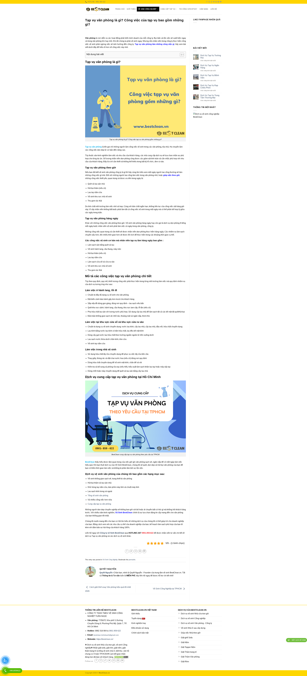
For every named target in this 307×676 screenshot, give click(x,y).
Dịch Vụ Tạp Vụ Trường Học (210, 56)
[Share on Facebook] (127, 551)
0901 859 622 (115, 631)
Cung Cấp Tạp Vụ (167, 9)
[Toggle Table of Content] (180, 55)
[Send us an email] (216, 2)
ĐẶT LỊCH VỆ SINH (298, 640)
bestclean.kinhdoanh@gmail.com (106, 635)
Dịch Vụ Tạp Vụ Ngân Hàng (209, 66)
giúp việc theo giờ (171, 175)
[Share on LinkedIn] (144, 551)
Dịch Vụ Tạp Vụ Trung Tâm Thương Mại (209, 96)
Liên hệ (213, 9)
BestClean (90, 462)
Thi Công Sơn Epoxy (188, 9)
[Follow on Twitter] (214, 2)
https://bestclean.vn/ (104, 639)
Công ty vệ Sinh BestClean (112, 533)
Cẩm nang (204, 9)
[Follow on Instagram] (209, 2)
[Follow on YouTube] (220, 2)
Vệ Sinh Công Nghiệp (147, 9)
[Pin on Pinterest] (140, 551)
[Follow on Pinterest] (218, 2)
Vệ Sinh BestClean (123, 513)
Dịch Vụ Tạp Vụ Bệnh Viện (209, 76)
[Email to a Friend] (136, 551)
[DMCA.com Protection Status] (121, 657)
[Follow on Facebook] (207, 2)
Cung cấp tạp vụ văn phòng (99, 504)
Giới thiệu (131, 9)
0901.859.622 (148, 533)
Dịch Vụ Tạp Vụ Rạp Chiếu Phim (209, 86)
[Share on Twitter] (131, 551)
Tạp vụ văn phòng (93, 147)
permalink (132, 560)
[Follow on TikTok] (211, 2)
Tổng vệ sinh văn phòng (98, 496)
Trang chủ (119, 9)
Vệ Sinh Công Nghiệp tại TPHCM (167, 589)
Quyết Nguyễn (106, 573)
